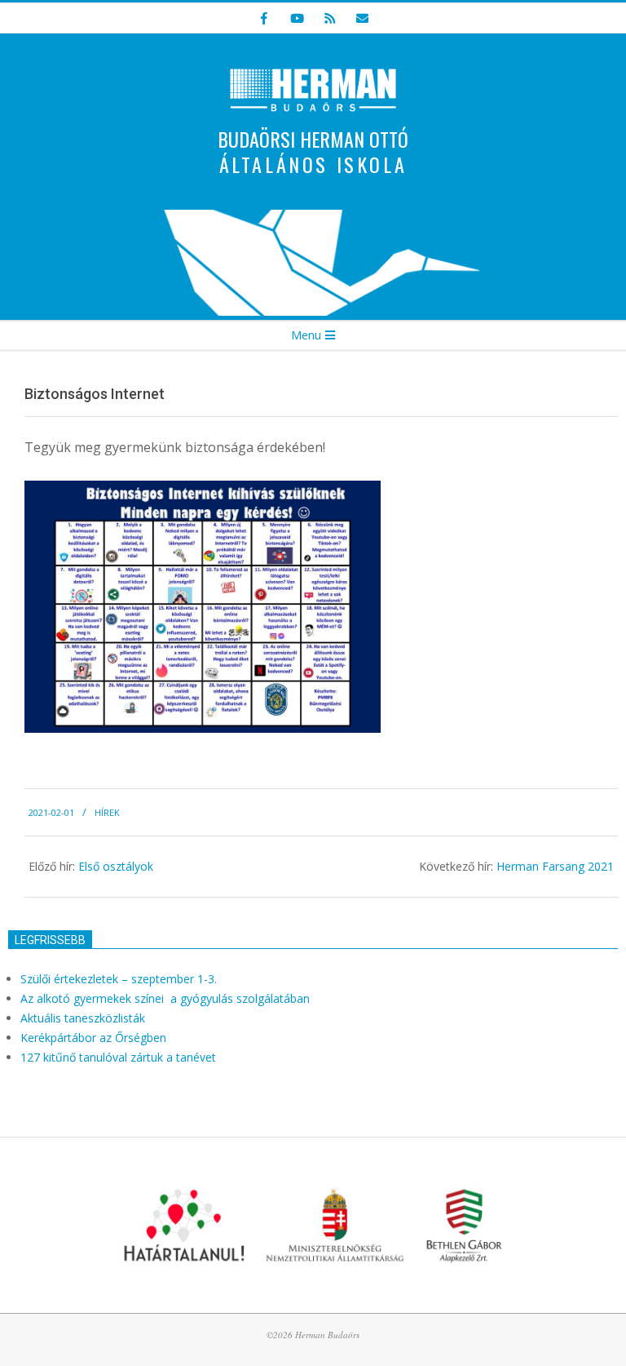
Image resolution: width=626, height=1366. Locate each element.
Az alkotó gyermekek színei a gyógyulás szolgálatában (166, 998)
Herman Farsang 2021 (555, 866)
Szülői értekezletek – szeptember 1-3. (118, 979)
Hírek (107, 812)
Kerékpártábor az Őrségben (93, 1037)
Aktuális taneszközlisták (82, 1018)
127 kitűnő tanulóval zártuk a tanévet (118, 1057)
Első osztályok (115, 866)
